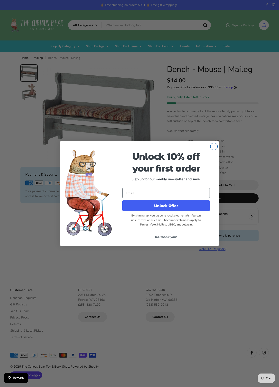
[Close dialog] (214, 146)
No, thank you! (166, 236)
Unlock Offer (166, 206)
